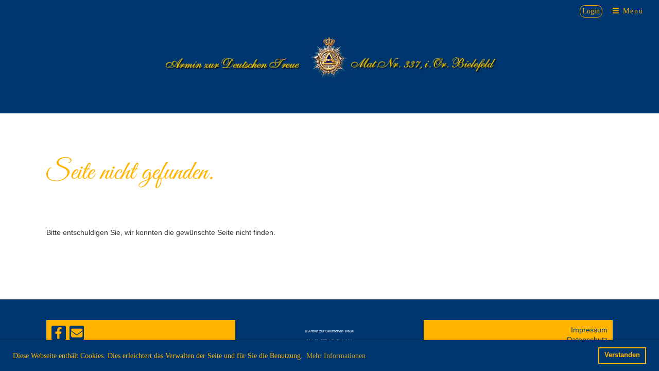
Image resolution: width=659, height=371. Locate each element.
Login (591, 11)
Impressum (589, 330)
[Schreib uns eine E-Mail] (77, 335)
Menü (632, 11)
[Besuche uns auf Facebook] (58, 335)
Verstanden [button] (622, 355)
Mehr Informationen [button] (336, 356)
